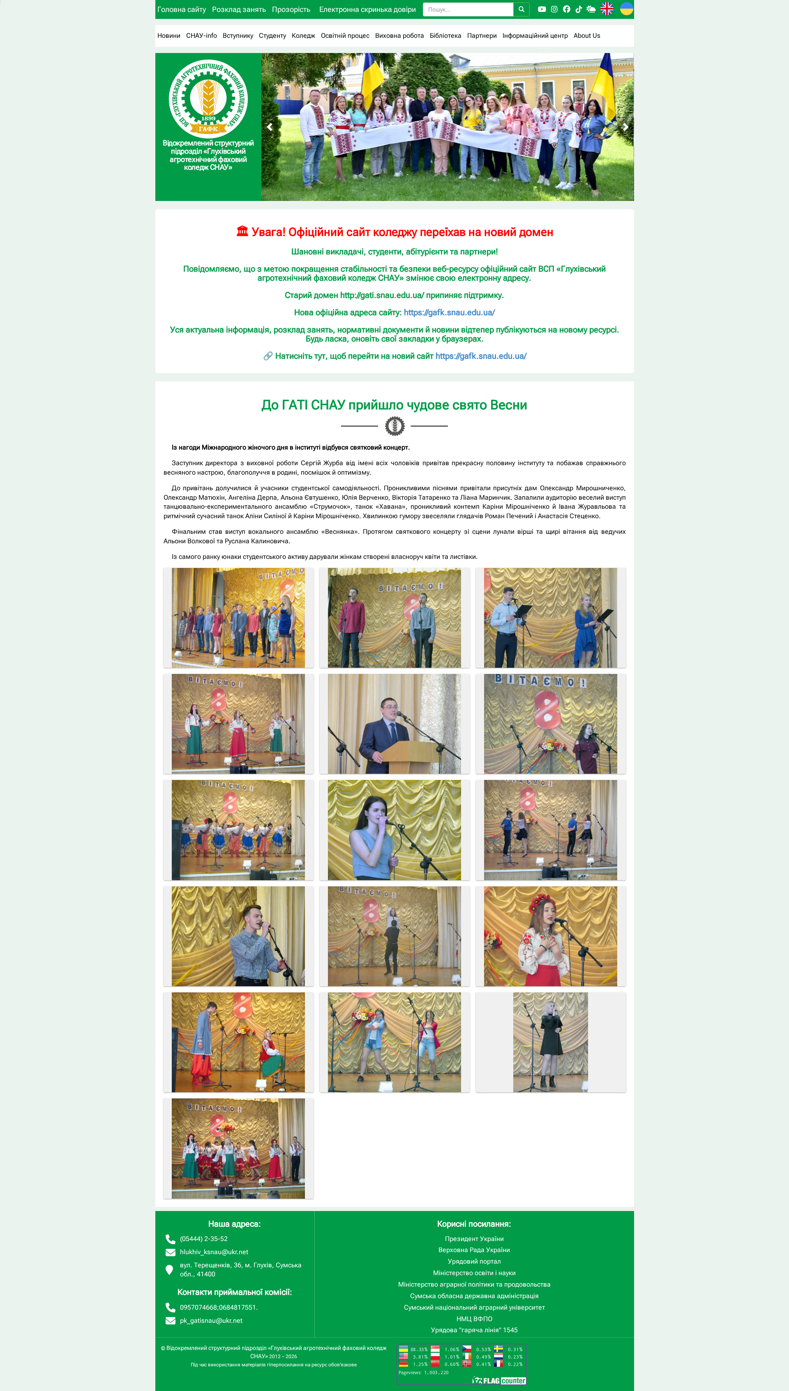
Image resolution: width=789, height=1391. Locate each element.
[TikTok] (579, 9)
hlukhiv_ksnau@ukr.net (214, 1252)
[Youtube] (542, 9)
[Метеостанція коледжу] (591, 9)
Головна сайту (181, 9)
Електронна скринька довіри (367, 9)
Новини (168, 35)
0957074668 (198, 1307)
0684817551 (237, 1307)
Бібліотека (445, 35)
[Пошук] (521, 9)
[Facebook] (567, 9)
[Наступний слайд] (626, 127)
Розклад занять (239, 9)
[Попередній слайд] (269, 127)
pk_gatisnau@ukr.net (211, 1320)
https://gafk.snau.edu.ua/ (449, 312)
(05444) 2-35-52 (204, 1239)
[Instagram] (554, 9)
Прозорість (291, 9)
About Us (587, 35)
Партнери (482, 35)
